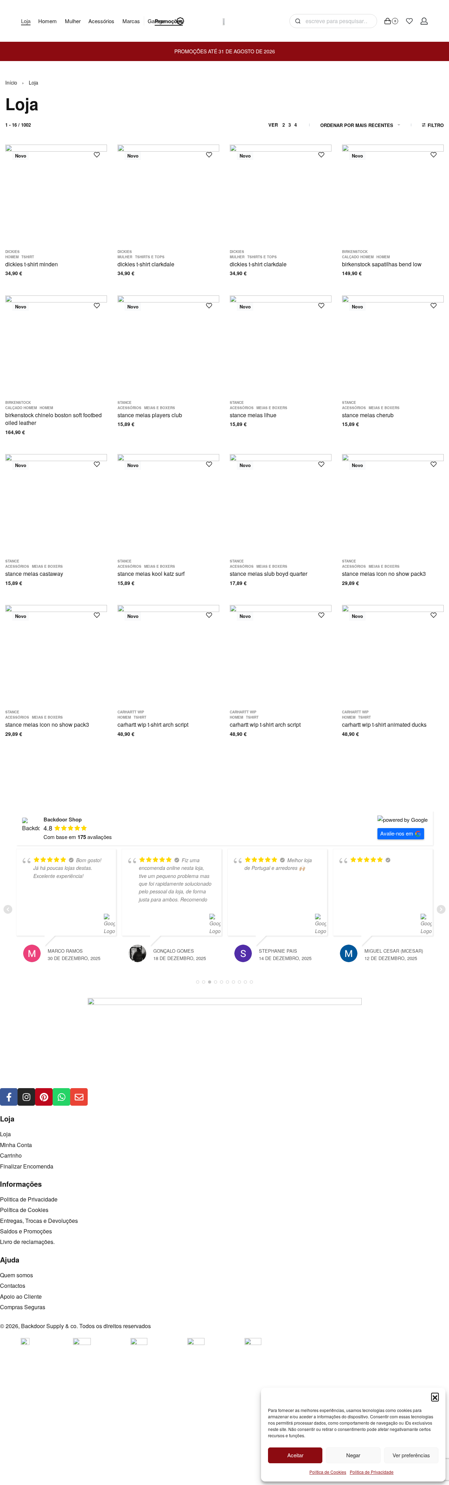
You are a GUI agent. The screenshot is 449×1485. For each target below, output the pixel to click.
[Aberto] (409, 21)
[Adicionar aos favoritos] (97, 155)
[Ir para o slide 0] (17, 218)
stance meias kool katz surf (151, 574)
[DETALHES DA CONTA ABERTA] (424, 21)
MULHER (125, 257)
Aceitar (295, 1455)
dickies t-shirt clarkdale (146, 264)
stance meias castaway (34, 574)
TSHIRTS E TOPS (150, 257)
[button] (434, 1396)
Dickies (12, 251)
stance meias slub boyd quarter (268, 574)
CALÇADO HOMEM (358, 257)
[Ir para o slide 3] (48, 218)
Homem (12, 257)
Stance (125, 402)
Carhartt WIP (131, 712)
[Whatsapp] (61, 1097)
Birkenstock (355, 251)
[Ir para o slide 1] (27, 218)
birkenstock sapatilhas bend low (382, 264)
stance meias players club (150, 415)
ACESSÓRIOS (129, 407)
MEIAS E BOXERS (159, 407)
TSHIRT (27, 257)
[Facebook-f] (9, 1097)
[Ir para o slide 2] (38, 218)
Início (11, 82)
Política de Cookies (327, 1472)
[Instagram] (26, 1097)
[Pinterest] (44, 1097)
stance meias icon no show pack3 (384, 574)
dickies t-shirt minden (31, 264)
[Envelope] (79, 1097)
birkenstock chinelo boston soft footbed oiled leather (53, 419)
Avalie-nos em (396, 833)
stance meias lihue (253, 415)
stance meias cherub (368, 415)
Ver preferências (411, 1455)
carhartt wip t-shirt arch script (153, 724)
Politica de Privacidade (372, 1472)
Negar (353, 1455)
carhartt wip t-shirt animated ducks (384, 724)
